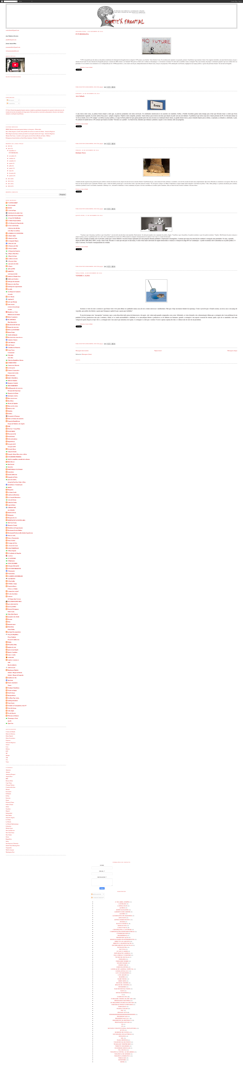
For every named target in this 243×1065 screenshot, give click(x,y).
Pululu (9, 642)
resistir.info (11, 657)
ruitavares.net (11, 667)
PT (122, 1026)
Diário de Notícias (10, 734)
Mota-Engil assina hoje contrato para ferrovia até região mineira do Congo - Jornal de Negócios (30, 134)
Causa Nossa (11, 350)
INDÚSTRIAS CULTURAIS (15, 469)
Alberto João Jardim (122, 912)
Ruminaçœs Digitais (13, 670)
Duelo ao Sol (11, 408)
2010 (9, 186)
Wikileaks (122, 1058)
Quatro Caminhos (12, 652)
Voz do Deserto (12, 713)
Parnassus (122, 1006)
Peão (9, 622)
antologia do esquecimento (15, 286)
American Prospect (10, 774)
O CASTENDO (12, 558)
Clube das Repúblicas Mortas (15, 360)
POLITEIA (11, 627)
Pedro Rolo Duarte (13, 614)
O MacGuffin (11, 581)
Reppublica (9, 839)
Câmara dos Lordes (13, 373)
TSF (7, 757)
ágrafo (9, 721)
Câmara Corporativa (13, 370)
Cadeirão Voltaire (12, 340)
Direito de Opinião (13, 403)
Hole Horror (11, 462)
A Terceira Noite (12, 261)
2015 (9, 146)
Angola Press (9, 776)
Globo (7, 807)
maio (10, 171)
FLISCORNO (11, 431)
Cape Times (9, 783)
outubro (11, 158)
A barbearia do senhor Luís (15, 213)
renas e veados (12, 655)
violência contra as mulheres (122, 1052)
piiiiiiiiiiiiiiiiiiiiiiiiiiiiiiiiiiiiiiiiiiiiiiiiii (122, 1014)
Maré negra (122, 979)
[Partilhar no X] (111, 87)
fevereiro (11, 173)
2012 (9, 181)
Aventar (10, 309)
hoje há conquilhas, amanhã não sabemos (19, 459)
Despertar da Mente (13, 393)
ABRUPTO (11, 271)
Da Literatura (11, 375)
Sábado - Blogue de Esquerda (15, 675)
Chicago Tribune (10, 785)
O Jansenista (11, 573)
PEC (122, 1010)
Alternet (8, 772)
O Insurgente (11, 571)
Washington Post (10, 852)
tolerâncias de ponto (122, 1042)
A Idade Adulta (12, 236)
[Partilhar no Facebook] (113, 87)
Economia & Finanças (14, 416)
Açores (122, 908)
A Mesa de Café (12, 243)
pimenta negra (12, 624)
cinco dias (10, 357)
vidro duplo (11, 711)
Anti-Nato (122, 918)
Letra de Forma (12, 500)
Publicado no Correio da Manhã (82, 123)
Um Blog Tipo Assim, (13, 698)
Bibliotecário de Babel (14, 314)
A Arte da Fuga (12, 210)
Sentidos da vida (12, 678)
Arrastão (10, 294)
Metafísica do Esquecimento (15, 528)
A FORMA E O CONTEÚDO (15, 233)
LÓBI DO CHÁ (12, 507)
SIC (7, 753)
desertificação (122, 937)
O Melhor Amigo (12, 584)
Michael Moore (122, 983)
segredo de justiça (122, 1032)
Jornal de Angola (10, 817)
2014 (9, 148)
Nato (122, 991)
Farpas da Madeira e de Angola (16, 424)
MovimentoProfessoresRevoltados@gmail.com (20, 533)
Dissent (8, 789)
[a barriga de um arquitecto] (15, 215)
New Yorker (9, 835)
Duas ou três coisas (13, 406)
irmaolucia (11, 472)
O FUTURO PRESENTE (14, 568)
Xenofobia (122, 1060)
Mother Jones (9, 828)
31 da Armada (11, 205)
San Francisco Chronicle (12, 843)
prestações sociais (122, 1022)
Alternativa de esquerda (122, 916)
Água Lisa (10, 723)
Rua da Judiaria (12, 665)
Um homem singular (122, 1048)
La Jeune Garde (12, 492)
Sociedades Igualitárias (122, 1034)
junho (11, 168)
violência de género (122, 1054)
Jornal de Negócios (11, 742)
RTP (7, 751)
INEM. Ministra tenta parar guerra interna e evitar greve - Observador (23, 129)
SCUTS (122, 1030)
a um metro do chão (13, 264)
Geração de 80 (12, 446)
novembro (12, 156)
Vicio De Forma (12, 708)
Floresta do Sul (12, 434)
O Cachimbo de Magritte (14, 553)
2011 (9, 183)
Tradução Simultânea (13, 688)
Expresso (8, 740)
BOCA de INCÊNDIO (13, 330)
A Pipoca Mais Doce (13, 253)
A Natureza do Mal (13, 246)
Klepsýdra (10, 490)
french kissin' (11, 436)
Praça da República (13, 634)
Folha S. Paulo (9, 804)
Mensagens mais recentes (82, 350)
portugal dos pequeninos (14, 632)
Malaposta (10, 515)
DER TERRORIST (13, 385)
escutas (122, 949)
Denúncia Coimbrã (13, 383)
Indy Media (9, 815)
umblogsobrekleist (13, 700)
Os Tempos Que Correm (14, 599)
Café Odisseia (11, 342)
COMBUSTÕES (12, 363)
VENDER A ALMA (83, 275)
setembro (11, 161)
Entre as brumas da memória (15, 418)
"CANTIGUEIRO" (13, 203)
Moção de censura (122, 985)
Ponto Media (11, 629)
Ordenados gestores (122, 1000)
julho (10, 166)
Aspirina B (11, 299)
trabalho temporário (122, 1044)
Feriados (122, 959)
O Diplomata (11, 561)
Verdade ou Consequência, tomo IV (17, 705)
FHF (9, 426)
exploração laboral (122, 953)
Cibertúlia (10, 355)
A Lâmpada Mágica (13, 241)
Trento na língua (12, 690)
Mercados (122, 981)
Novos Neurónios (122, 993)
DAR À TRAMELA (13, 378)
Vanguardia (9, 848)
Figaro (7, 800)
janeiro (11, 175)
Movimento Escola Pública (15, 530)
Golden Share (122, 963)
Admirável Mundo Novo (14, 276)
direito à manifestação (122, 943)
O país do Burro (12, 586)
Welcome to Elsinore (13, 716)
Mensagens (11, 100)
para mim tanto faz (13, 604)
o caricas (10, 556)
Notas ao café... (12, 535)
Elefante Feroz (81, 153)
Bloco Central (122, 923)
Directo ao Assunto (122, 941)
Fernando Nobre (122, 961)
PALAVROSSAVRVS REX (14, 601)
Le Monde (8, 822)
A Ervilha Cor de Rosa (14, 231)
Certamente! (11, 352)
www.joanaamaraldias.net (12, 51)
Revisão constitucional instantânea (122, 1028)
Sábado (8, 755)
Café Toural (11, 345)
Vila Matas (122, 1050)
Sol (122, 1038)
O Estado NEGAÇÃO (13, 566)
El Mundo (8, 794)
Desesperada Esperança (14, 391)
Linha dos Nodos (12, 502)
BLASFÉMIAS (12, 319)
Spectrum (10, 680)
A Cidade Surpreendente (14, 220)
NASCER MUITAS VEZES (122, 989)
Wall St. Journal (10, 850)
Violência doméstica (122, 1056)
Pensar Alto (122, 1012)
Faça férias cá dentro (122, 955)
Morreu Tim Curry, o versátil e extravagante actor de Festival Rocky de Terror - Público (28, 136)
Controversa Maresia (13, 365)
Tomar (9, 685)
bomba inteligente (12, 335)
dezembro (12, 150)
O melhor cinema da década (122, 998)
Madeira (122, 977)
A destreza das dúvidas (14, 228)
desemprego (122, 935)
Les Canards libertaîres (14, 497)
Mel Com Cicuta (12, 523)
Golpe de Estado (12, 451)
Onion (7, 837)
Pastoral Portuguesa (13, 609)
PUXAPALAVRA (12, 644)
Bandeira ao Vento (13, 312)
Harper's (8, 811)
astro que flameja (12, 302)
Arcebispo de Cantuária (14, 291)
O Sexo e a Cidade (12, 589)
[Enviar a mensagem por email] (107, 87)
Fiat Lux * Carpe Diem (14, 429)
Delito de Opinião (12, 380)
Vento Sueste (11, 703)
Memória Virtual (12, 525)
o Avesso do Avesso (13, 545)
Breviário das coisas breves (15, 337)
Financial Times (10, 802)
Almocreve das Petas (13, 284)
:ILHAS (10, 208)
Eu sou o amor (122, 951)
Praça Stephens (12, 637)
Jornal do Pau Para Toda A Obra (17, 482)
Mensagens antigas (232, 350)
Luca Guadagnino (122, 973)
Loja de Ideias (11, 505)
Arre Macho (11, 297)
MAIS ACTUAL (12, 512)
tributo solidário (122, 1046)
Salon (7, 841)
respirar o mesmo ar (13, 660)
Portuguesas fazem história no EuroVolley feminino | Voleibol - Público (24, 138)
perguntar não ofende (13, 617)
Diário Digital (9, 736)
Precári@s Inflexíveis (13, 639)
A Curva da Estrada (13, 225)
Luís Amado (122, 975)
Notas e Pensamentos (13, 538)
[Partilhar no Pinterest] (114, 87)
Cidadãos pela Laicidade (122, 929)
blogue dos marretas (13, 327)
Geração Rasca (12, 449)
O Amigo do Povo (12, 543)
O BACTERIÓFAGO (13, 548)
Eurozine (8, 798)
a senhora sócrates (13, 258)
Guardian (8, 809)
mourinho (122, 987)
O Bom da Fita (122, 997)
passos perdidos (12, 606)
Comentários (11, 103)
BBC (7, 778)
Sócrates (122, 1036)
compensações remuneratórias (122, 931)
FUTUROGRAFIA (82, 34)
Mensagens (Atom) (87, 354)
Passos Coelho (122, 1008)
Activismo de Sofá (12, 274)
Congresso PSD (122, 933)
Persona (10, 619)
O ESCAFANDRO (12, 563)
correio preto (11, 368)
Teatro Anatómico (13, 683)
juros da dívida (122, 967)
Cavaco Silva (122, 927)
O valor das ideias (12, 594)
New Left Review (10, 830)
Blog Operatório (12, 322)
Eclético (10, 413)
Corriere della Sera (10, 787)
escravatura (122, 947)
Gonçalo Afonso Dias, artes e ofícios (17, 454)
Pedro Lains (11, 611)
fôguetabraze (11, 441)
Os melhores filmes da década (122, 1002)
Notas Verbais (11, 540)
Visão (7, 762)
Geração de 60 (12, 444)
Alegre (122, 914)
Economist (8, 791)
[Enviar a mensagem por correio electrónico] (104, 87)
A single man (122, 906)
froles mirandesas (12, 439)
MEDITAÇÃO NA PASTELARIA (16, 520)
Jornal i (8, 744)
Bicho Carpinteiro (13, 317)
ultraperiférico (12, 695)
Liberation (8, 826)
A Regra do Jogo (12, 256)
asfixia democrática (122, 920)
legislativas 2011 (122, 971)
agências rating (122, 910)
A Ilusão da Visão (12, 238)
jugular (10, 487)
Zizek (122, 1062)
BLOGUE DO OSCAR (14, 325)
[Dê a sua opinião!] (109, 87)
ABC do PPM (11, 269)
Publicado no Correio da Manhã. (86, 324)
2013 (9, 179)
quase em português (13, 650)
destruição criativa (13, 396)
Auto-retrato (11, 304)
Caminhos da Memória (14, 347)
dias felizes (11, 401)
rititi (9, 662)
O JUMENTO (11, 578)
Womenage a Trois (13, 718)
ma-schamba (11, 510)
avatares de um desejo (13, 307)
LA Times (8, 819)
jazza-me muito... (12, 479)
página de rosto (12, 647)
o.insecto (10, 596)
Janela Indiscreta (12, 474)
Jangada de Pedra (12, 477)
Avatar (122, 922)
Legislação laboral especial (122, 969)
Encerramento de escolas (122, 945)
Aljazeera (8, 770)
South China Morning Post (13, 845)
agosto (11, 163)
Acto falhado (80, 96)
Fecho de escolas (122, 957)
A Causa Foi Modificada (14, 218)
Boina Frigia (11, 332)
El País (7, 796)
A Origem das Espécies (14, 251)
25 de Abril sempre (122, 902)
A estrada (122, 904)
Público (8, 749)
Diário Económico (10, 738)
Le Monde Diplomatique (12, 824)
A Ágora (10, 266)
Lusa (7, 747)
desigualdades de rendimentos (122, 939)
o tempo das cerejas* (13, 591)
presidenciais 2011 (122, 1018)
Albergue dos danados (14, 281)
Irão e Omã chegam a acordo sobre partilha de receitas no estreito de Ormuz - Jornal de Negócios (30, 131)
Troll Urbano (11, 693)
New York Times (10, 832)
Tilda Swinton (122, 1040)
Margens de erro (12, 518)
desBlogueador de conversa (15, 388)
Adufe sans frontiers (13, 279)
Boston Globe (9, 781)
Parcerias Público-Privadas (122, 1004)
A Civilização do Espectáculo (15, 223)
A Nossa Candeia (12, 248)
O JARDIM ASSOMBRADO (15, 576)
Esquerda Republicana (14, 421)
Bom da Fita (122, 925)
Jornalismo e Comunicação (15, 485)
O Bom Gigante (12, 550)
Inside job (122, 965)
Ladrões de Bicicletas (13, 495)
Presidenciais (122, 1016)
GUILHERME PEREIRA (14, 457)
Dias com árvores (12, 398)
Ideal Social (11, 464)
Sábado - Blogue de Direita (15, 672)
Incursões (10, 467)
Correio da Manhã (10, 732)
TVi (7, 760)
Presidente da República (122, 1020)
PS (122, 1024)
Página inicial (158, 350)
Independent (9, 813)
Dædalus (10, 411)
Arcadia (10, 289)
